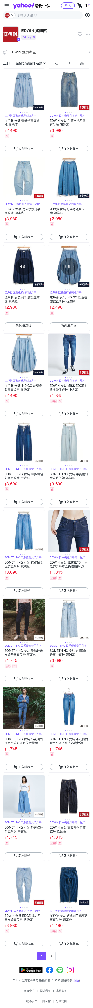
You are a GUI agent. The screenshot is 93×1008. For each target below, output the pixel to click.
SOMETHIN (73, 62)
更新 (76, 980)
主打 (6, 62)
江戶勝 (60, 62)
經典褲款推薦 (85, 62)
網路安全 (31, 1001)
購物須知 (61, 991)
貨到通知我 (23, 325)
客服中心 (29, 991)
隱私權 (46, 1001)
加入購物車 (26, 148)
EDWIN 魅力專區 (23, 51)
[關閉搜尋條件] (12, 15)
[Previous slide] (5, 89)
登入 (68, 5)
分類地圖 (61, 1001)
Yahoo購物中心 (31, 6)
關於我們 (45, 991)
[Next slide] (42, 89)
